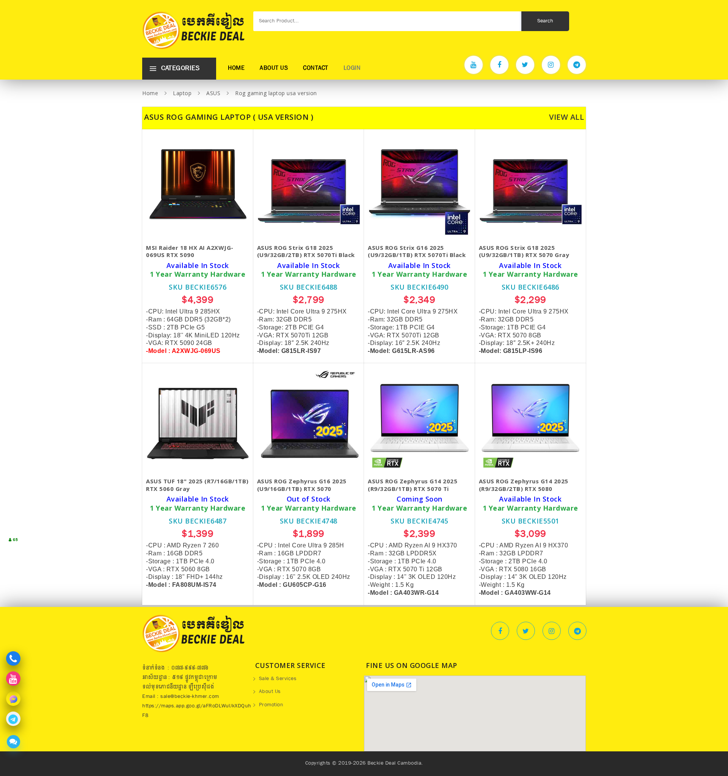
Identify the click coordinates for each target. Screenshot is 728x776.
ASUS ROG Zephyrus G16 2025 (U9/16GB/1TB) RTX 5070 (302, 485)
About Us (274, 68)
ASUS (213, 93)
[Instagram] (551, 65)
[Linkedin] (577, 631)
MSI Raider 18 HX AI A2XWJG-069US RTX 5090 (190, 251)
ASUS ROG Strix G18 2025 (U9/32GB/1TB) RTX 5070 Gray (524, 251)
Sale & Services (278, 679)
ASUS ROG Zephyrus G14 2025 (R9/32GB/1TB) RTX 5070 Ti (412, 485)
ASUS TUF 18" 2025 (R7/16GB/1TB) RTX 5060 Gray (197, 485)
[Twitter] (525, 65)
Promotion (271, 705)
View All (566, 117)
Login (352, 68)
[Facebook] (499, 65)
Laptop (182, 93)
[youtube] (473, 65)
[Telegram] (577, 65)
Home (236, 68)
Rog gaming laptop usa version (276, 93)
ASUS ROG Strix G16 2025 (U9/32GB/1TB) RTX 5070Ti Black (417, 251)
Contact (315, 68)
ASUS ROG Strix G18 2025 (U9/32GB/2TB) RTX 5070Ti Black (306, 251)
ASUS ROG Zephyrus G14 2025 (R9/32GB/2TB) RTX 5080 (523, 485)
